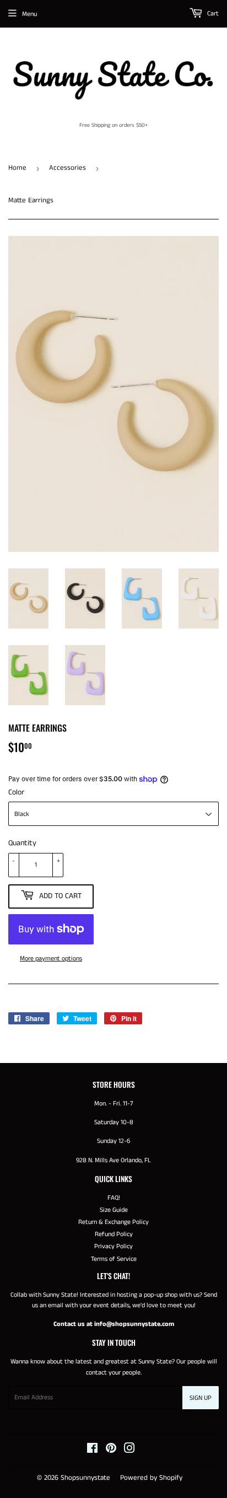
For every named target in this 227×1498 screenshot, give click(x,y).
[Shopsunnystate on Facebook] (92, 1450)
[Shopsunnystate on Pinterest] (111, 1450)
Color (16, 792)
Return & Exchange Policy (113, 1222)
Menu (29, 14)
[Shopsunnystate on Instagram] (129, 1450)
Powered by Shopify (151, 1478)
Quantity (22, 843)
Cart (212, 13)
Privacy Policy (113, 1246)
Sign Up (201, 1398)
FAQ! (113, 1197)
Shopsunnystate (85, 1478)
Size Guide (114, 1210)
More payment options (51, 958)
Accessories (67, 168)
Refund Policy (114, 1234)
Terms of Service (114, 1259)
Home (17, 168)
